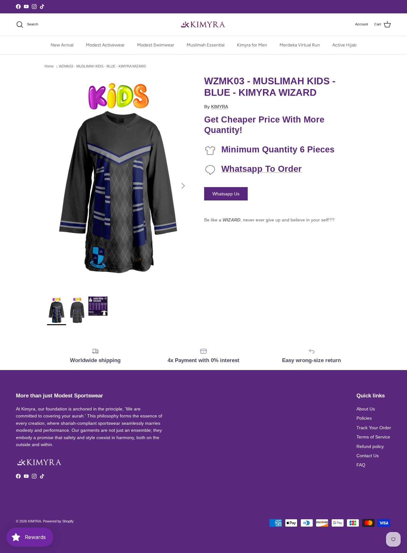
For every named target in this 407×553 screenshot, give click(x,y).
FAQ (360, 464)
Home (49, 66)
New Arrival (62, 45)
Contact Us (367, 455)
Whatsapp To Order (261, 169)
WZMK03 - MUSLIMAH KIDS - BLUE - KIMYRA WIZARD (102, 66)
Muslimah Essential (205, 45)
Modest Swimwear (155, 45)
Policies (364, 418)
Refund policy (370, 446)
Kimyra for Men (252, 45)
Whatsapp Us (225, 193)
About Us (365, 408)
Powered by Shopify (58, 521)
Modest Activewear (105, 45)
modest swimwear (218, 6)
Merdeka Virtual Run (299, 45)
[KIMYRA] (203, 24)
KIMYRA (219, 106)
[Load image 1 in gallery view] (118, 182)
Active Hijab (344, 45)
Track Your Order (373, 427)
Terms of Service (373, 436)
